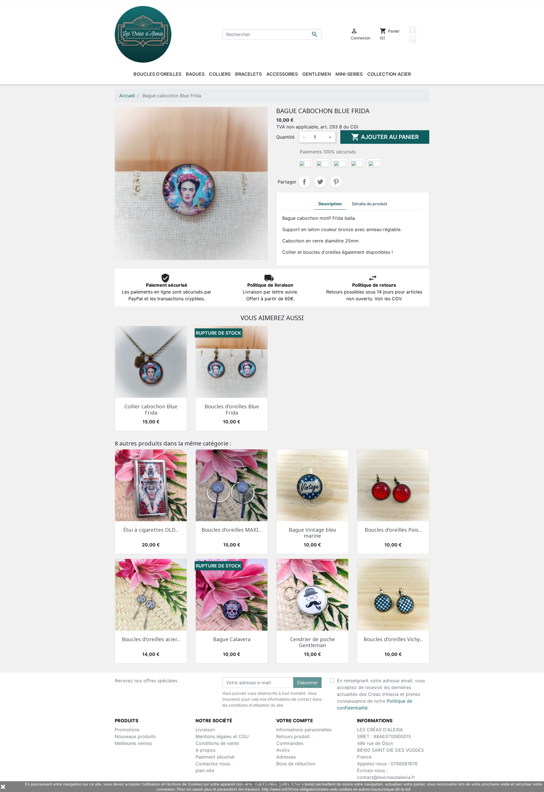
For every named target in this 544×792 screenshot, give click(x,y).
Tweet (320, 181)
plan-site (205, 770)
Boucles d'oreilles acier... (151, 639)
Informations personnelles (304, 729)
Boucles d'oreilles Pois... (393, 529)
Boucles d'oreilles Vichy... (393, 639)
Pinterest (336, 181)
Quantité (285, 137)
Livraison (205, 729)
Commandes (289, 743)
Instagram (412, 39)
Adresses (286, 757)
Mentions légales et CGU (222, 736)
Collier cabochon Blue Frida (150, 409)
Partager (304, 181)
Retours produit (293, 736)
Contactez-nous (213, 763)
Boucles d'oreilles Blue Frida (232, 409)
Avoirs (283, 750)
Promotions (127, 729)
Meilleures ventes (133, 743)
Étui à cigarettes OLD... (150, 529)
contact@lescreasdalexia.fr (386, 777)
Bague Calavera (231, 639)
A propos (205, 750)
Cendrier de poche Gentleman (312, 642)
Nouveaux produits (135, 736)
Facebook (412, 29)
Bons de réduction (295, 763)
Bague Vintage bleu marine (312, 532)
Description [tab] (330, 203)
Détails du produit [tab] (369, 203)
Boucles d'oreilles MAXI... (231, 529)
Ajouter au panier (385, 137)
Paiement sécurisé (215, 757)
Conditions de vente (217, 743)
